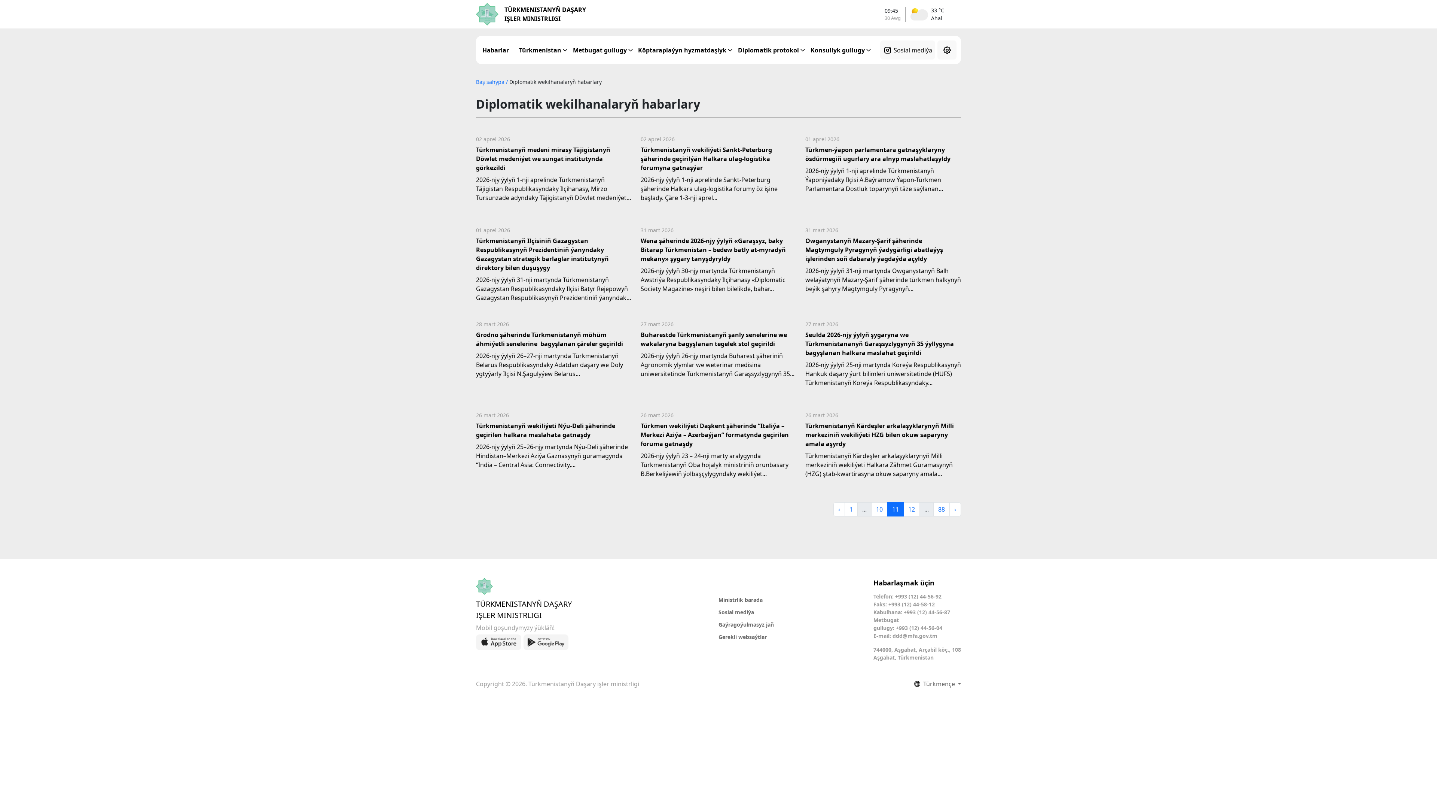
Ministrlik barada (740, 599)
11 (895, 509)
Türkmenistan (540, 50)
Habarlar (495, 50)
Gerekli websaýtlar (742, 636)
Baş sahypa (491, 81)
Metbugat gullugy (600, 50)
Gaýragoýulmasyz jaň (746, 624)
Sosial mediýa (913, 50)
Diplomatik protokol (768, 50)
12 (911, 509)
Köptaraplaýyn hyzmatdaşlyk (682, 50)
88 (941, 509)
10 (879, 509)
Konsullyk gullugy (838, 50)
